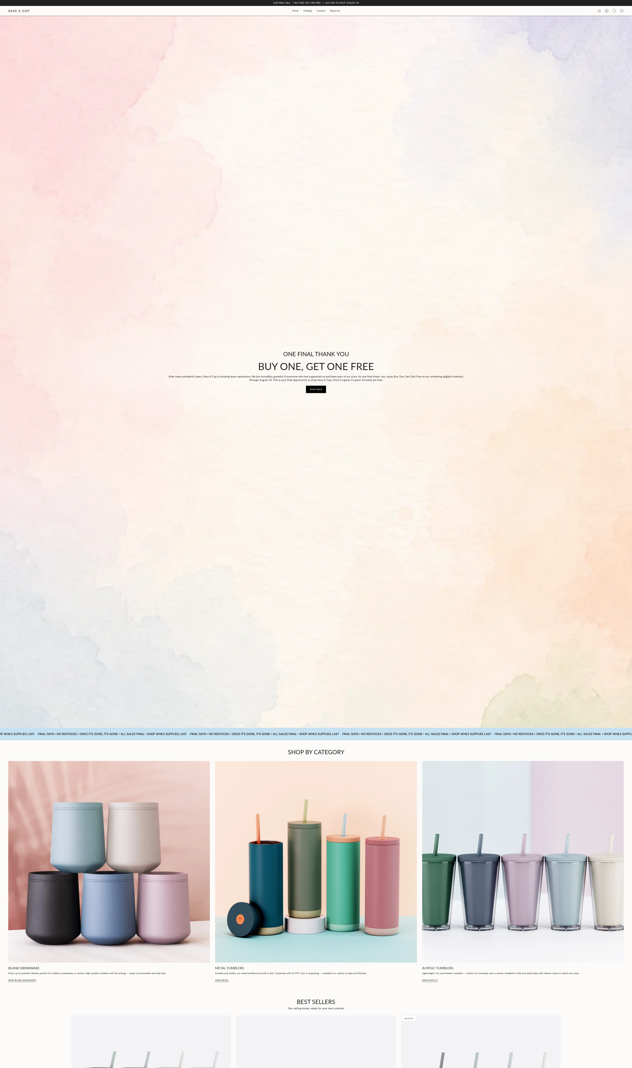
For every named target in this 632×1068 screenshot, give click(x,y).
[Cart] (622, 11)
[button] (307, 11)
